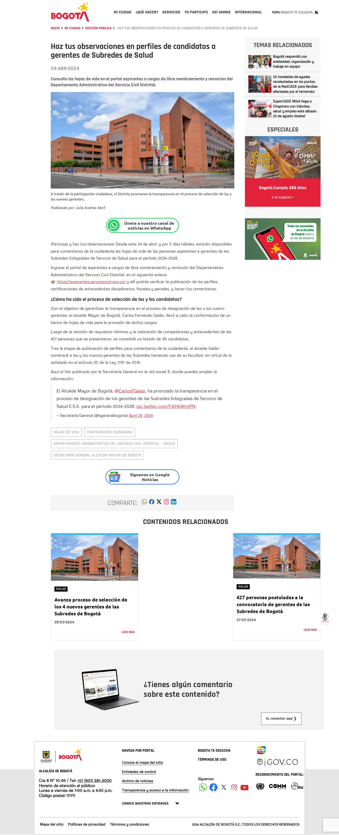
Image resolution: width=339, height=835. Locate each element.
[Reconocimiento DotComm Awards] (277, 786)
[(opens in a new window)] (166, 503)
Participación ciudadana (109, 432)
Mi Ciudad (72, 28)
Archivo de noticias (137, 780)
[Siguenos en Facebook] (203, 787)
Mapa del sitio (51, 824)
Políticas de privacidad (86, 824)
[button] (144, 503)
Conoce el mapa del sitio (142, 762)
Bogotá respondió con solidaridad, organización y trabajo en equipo (293, 61)
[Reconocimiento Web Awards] (297, 786)
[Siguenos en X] (224, 787)
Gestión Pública (98, 28)
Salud (61, 589)
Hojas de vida (66, 432)
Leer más (128, 632)
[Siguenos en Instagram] (234, 787)
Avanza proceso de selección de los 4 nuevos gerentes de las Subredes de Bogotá (90, 606)
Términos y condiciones (129, 824)
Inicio (55, 28)
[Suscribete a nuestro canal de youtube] (245, 787)
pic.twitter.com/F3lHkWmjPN (166, 406)
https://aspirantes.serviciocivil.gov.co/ (91, 281)
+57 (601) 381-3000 (94, 780)
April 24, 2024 (141, 415)
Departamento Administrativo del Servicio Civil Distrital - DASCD (114, 443)
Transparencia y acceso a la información (155, 790)
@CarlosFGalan (130, 390)
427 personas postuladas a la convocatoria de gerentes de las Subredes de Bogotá (273, 604)
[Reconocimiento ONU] (260, 786)
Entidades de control (139, 771)
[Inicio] (70, 12)
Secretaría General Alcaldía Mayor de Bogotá (97, 455)
